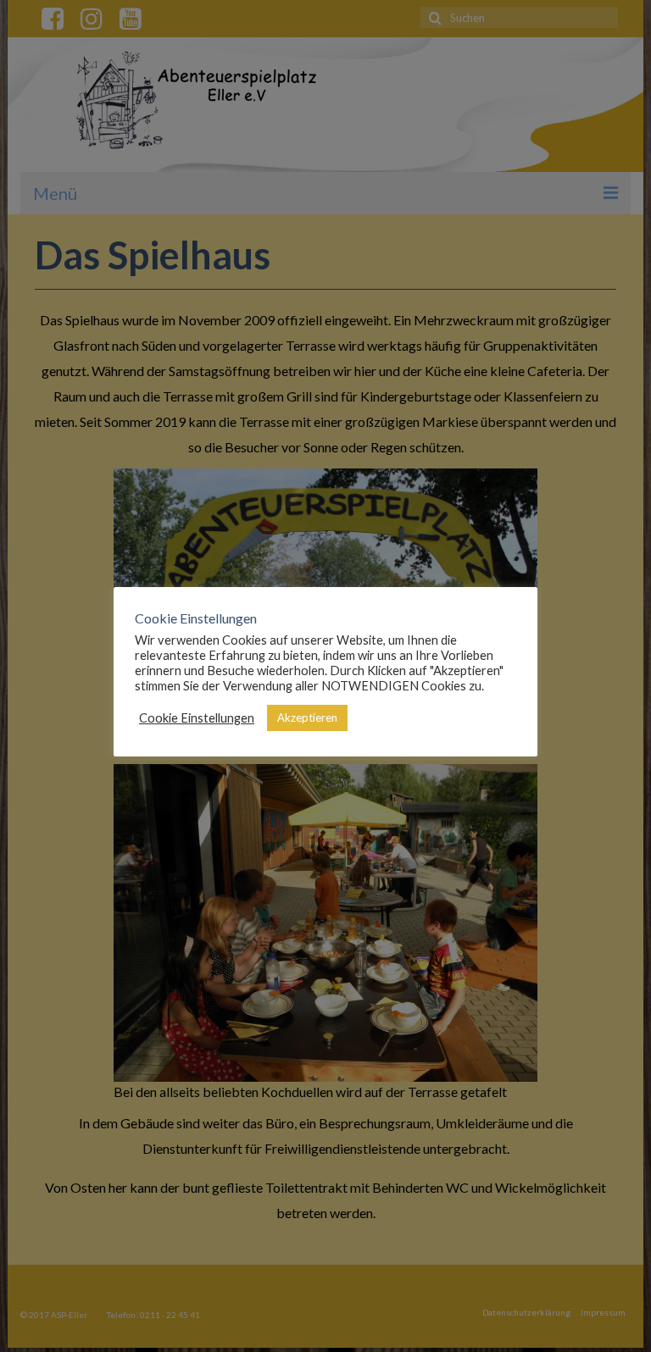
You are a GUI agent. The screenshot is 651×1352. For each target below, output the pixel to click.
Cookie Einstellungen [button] (196, 718)
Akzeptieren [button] (307, 717)
